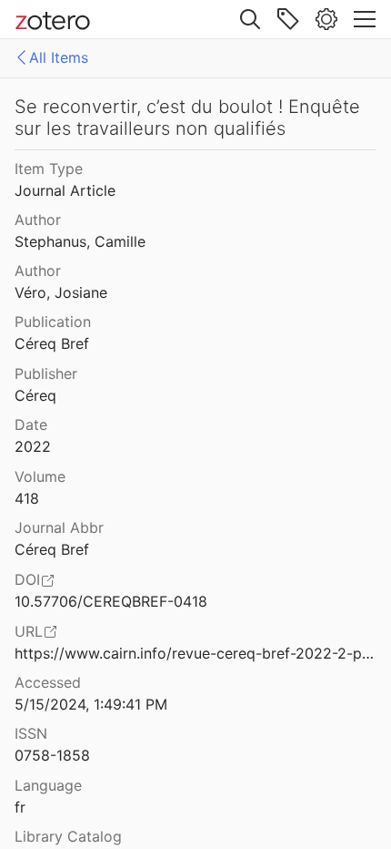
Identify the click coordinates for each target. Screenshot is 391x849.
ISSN (31, 733)
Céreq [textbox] (35, 395)
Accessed (48, 682)
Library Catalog (68, 836)
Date (31, 424)
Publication (53, 321)
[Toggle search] (250, 19)
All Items (58, 57)
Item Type (49, 168)
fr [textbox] (20, 807)
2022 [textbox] (33, 446)
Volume (40, 476)
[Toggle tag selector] (288, 19)
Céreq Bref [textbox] (52, 343)
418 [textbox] (27, 498)
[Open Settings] (326, 19)
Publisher (46, 373)
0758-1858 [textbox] (52, 755)
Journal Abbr (59, 527)
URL (29, 631)
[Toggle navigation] (365, 19)
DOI (27, 579)
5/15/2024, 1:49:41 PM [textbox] (91, 704)
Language (48, 785)
